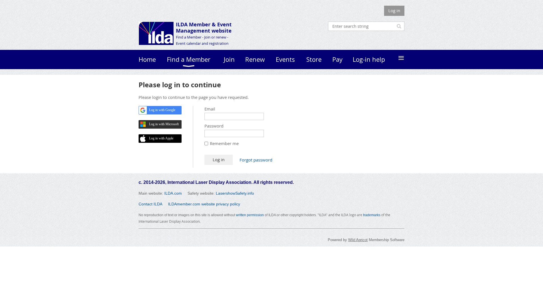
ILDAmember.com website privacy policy (204, 204)
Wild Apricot (358, 240)
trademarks (371, 215)
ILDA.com (173, 193)
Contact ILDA (150, 204)
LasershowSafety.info (235, 193)
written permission (250, 215)
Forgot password (256, 160)
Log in (394, 10)
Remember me (224, 143)
